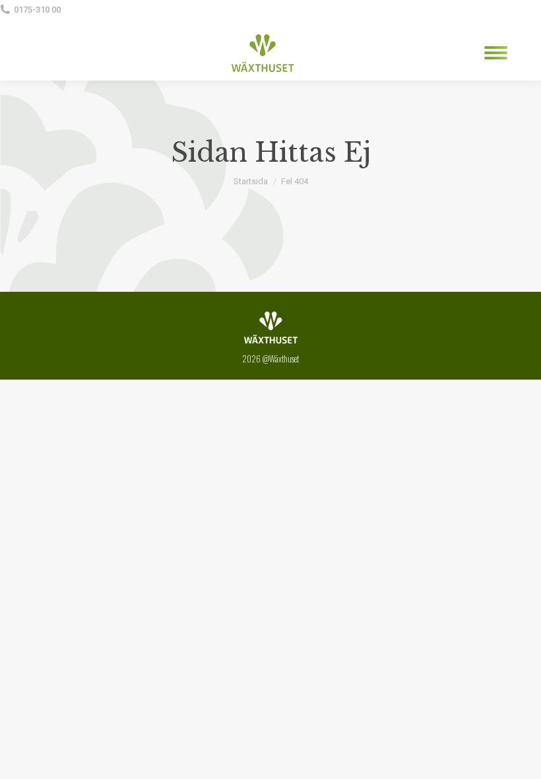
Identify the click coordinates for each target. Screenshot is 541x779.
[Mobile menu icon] (496, 53)
